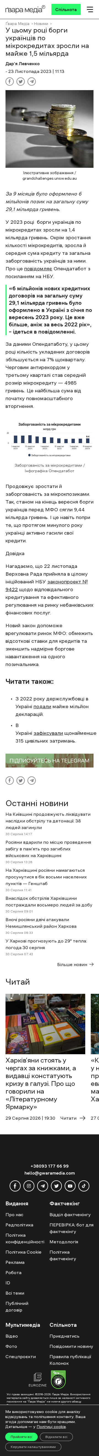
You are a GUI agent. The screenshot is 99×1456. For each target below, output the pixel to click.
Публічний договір (17, 1306)
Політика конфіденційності (25, 1238)
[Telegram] (32, 81)
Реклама (15, 1262)
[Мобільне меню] (90, 9)
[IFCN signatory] (58, 1380)
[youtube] (70, 1185)
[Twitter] (20, 81)
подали (42, 706)
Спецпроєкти (21, 1356)
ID (8, 1282)
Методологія (64, 1241)
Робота (13, 1272)
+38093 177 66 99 (50, 1166)
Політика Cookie (24, 1252)
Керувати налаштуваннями (33, 1447)
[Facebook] (10, 81)
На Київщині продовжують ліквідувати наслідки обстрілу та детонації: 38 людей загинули (48, 821)
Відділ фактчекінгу (70, 1214)
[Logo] (25, 9)
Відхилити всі (56, 1437)
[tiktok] (83, 1185)
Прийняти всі (21, 1437)
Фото (11, 1346)
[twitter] (56, 1185)
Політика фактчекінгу (63, 1255)
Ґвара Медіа (17, 24)
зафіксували (48, 733)
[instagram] (28, 1185)
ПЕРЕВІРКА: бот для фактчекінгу (72, 1228)
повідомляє (38, 268)
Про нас (14, 1214)
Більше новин (72, 964)
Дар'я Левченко (23, 63)
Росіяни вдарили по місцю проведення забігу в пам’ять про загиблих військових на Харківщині (48, 849)
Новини (41, 24)
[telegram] (42, 1185)
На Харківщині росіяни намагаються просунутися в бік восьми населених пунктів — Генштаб (46, 877)
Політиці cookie (51, 1427)
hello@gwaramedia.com (49, 1173)
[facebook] (15, 1185)
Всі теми (15, 1293)
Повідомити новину (71, 1346)
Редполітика (19, 1225)
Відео (12, 1336)
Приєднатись (64, 1336)
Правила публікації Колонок (70, 1359)
